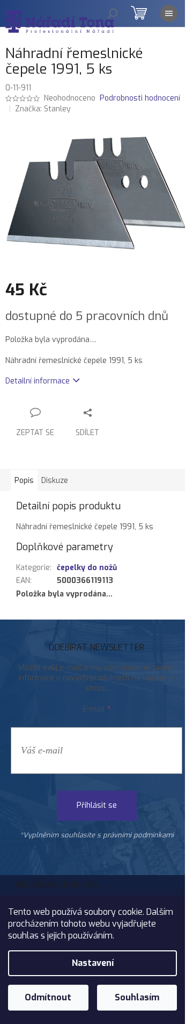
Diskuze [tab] (54, 480)
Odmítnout (48, 997)
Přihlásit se (97, 805)
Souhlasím (137, 997)
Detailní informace (37, 381)
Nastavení (93, 963)
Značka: (43, 109)
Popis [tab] (24, 480)
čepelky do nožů (87, 568)
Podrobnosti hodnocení (140, 98)
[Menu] (169, 13)
